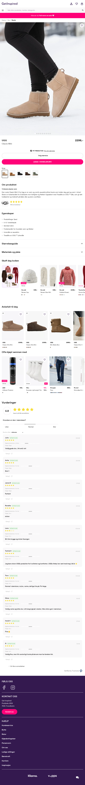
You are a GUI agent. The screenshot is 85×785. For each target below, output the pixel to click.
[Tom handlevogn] (82, 4)
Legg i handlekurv (42, 162)
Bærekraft (6, 756)
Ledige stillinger (8, 752)
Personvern (6, 743)
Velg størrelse (43, 155)
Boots (14, 20)
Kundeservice (7, 725)
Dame (4, 20)
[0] (76, 4)
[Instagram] (13, 687)
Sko (9, 20)
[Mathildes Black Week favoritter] (10, 276)
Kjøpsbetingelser (8, 739)
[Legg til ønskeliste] (82, 25)
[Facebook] (4, 687)
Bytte (4, 730)
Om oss (5, 747)
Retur (4, 734)
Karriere (5, 761)
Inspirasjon (6, 765)
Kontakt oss (9, 712)
